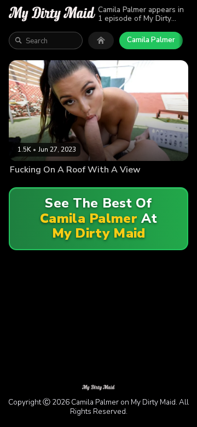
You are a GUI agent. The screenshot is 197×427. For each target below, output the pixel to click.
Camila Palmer (151, 40)
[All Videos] (101, 40)
